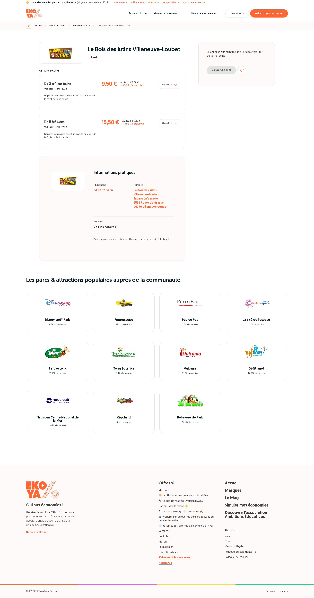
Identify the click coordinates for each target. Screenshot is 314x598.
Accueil (38, 26)
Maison (163, 542)
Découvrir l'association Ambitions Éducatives (246, 515)
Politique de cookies (236, 557)
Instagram (283, 591)
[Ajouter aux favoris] (242, 70)
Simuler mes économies (204, 13)
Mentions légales (234, 546)
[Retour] (29, 25)
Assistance (165, 563)
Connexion (237, 13)
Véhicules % (138, 3)
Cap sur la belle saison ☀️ (173, 506)
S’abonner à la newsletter (175, 557)
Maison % (153, 3)
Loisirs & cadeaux (57, 26)
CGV (227, 541)
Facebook (270, 591)
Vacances (164, 531)
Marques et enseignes (166, 13)
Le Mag (232, 498)
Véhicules (164, 536)
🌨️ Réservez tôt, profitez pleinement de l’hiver (186, 526)
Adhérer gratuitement (269, 13)
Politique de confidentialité (240, 552)
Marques (164, 490)
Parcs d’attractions (81, 26)
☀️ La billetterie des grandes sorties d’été (183, 495)
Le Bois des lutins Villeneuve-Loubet (113, 26)
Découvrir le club (138, 13)
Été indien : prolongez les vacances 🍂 (181, 511)
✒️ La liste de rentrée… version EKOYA (181, 501)
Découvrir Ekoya (36, 532)
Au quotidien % (171, 3)
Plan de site (231, 530)
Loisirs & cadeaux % (194, 3)
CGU (227, 536)
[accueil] (34, 13)
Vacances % (120, 3)
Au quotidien (166, 547)
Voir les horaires (105, 227)
